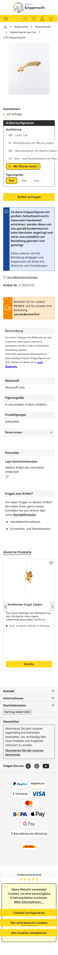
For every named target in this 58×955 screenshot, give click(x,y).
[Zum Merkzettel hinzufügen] (48, 571)
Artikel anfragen (29, 197)
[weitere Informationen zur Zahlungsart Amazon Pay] (37, 792)
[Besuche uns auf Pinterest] (37, 774)
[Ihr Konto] (42, 18)
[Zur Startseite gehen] (29, 7)
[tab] (29, 331)
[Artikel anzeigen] (28, 587)
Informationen (13, 706)
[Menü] (7, 18)
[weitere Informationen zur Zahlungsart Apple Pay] (37, 822)
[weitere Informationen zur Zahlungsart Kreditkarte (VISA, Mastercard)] (37, 802)
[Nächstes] (50, 615)
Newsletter (11, 729)
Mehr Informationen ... (28, 902)
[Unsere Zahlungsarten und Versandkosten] (28, 855)
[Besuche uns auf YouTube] (46, 774)
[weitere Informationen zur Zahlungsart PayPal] (19, 792)
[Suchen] (25, 18)
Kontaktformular (24, 514)
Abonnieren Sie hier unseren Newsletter (24, 761)
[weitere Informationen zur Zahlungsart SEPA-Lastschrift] (19, 822)
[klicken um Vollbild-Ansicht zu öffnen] (29, 69)
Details (28, 672)
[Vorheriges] (5, 615)
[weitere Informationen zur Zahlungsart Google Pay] (28, 832)
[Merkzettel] (34, 18)
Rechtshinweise (14, 713)
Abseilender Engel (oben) (24, 612)
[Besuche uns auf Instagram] (29, 774)
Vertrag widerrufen (17, 720)
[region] (29, 74)
